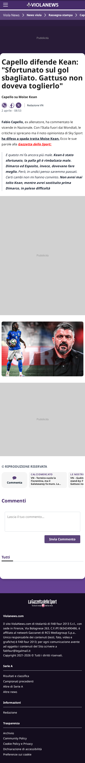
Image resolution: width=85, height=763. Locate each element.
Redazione (10, 712)
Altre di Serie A (13, 686)
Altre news (10, 692)
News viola (34, 15)
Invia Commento (62, 539)
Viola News (11, 15)
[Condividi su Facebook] (11, 105)
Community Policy (15, 738)
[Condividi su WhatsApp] (4, 105)
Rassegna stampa (61, 15)
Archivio (8, 733)
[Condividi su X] (18, 105)
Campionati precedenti (18, 681)
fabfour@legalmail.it (16, 651)
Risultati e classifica (16, 676)
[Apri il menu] (5, 4)
